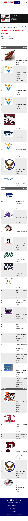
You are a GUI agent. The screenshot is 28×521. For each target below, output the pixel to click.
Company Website (14, 19)
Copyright (13, 502)
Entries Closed (19, 128)
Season (9, 36)
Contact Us (7, 508)
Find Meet (3, 41)
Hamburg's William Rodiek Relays (19, 219)
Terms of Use (19, 508)
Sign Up (17, 2)
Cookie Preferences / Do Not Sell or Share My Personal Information (13, 511)
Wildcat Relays (19, 137)
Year (2, 36)
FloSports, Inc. (17, 502)
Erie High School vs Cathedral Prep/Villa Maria (18, 76)
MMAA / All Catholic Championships (19, 316)
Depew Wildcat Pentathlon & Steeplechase (19, 203)
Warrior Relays (19, 60)
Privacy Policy (12, 508)
